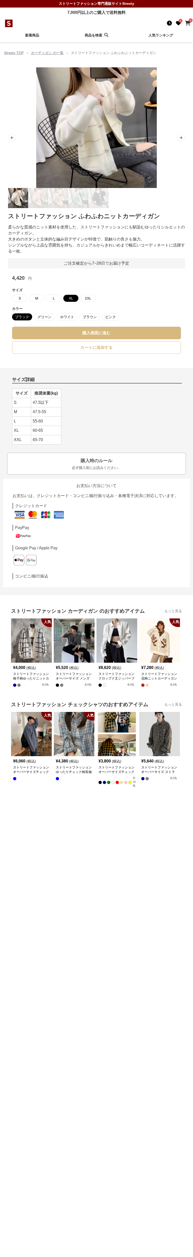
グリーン (44, 317)
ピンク (110, 317)
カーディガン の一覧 (47, 53)
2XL (88, 298)
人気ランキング (161, 35)
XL (71, 298)
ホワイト (67, 317)
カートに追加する (96, 347)
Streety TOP (14, 53)
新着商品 (32, 35)
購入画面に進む (96, 333)
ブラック (22, 317)
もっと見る (173, 611)
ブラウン (90, 317)
